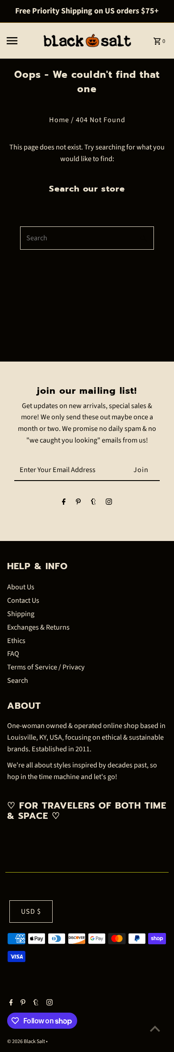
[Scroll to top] (155, 1028)
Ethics (16, 640)
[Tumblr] (93, 504)
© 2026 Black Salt (26, 1041)
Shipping (20, 614)
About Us (20, 587)
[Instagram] (109, 504)
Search (17, 680)
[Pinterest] (78, 504)
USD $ (31, 911)
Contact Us (23, 600)
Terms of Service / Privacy (46, 667)
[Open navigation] (21, 41)
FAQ (13, 653)
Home (59, 120)
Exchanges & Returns (38, 627)
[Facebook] (64, 504)
